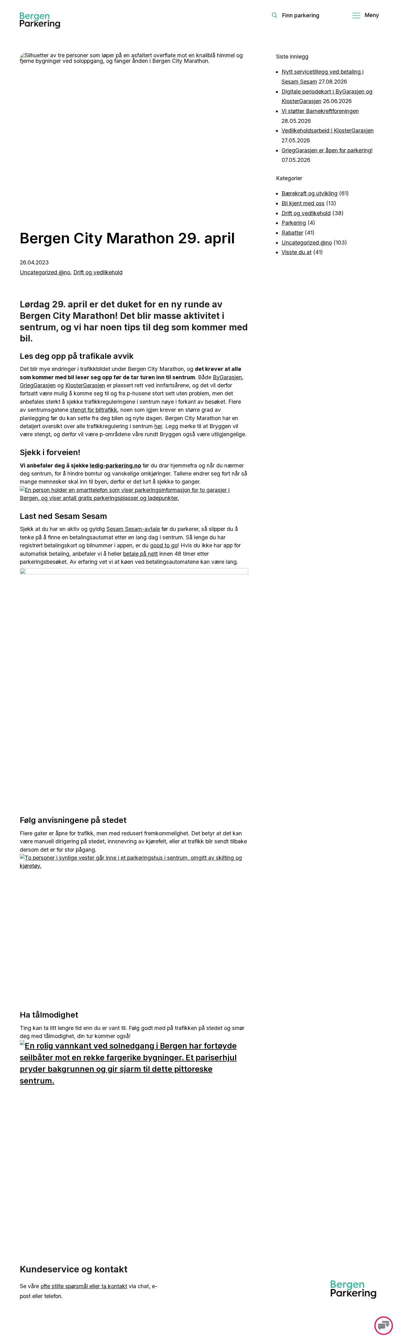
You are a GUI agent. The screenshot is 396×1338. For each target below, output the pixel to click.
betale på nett (140, 553)
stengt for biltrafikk (93, 409)
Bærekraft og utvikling (310, 193)
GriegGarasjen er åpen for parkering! (327, 150)
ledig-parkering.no (115, 465)
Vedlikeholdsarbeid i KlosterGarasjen (328, 130)
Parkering (294, 222)
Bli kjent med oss (303, 203)
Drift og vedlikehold (98, 272)
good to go (164, 545)
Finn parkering (300, 15)
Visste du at (297, 252)
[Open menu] (366, 15)
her (158, 426)
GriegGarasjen (38, 385)
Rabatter (292, 232)
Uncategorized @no (45, 272)
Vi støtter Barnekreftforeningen (320, 111)
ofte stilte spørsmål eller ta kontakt (84, 1286)
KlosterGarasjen (85, 385)
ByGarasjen (227, 377)
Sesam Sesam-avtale (133, 529)
